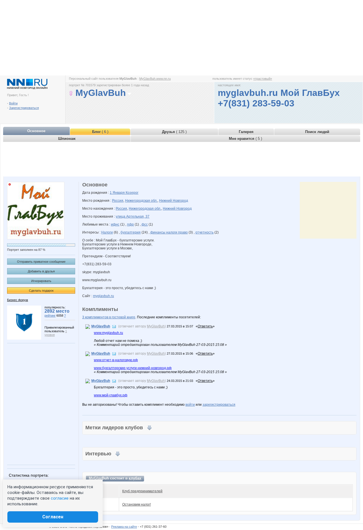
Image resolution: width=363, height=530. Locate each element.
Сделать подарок (41, 290)
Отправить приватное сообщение (41, 261)
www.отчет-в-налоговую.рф (116, 360)
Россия (117, 201)
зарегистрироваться (218, 405)
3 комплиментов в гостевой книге (108, 317)
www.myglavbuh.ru (108, 333)
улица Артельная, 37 (132, 216)
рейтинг (50, 315)
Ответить (205, 326)
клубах (135, 478)
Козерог (132, 193)
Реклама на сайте (124, 526)
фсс (145, 224)
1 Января (118, 193)
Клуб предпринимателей (142, 491)
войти (190, 405)
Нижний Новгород (173, 201)
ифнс (115, 224)
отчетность (204, 232)
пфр (130, 224)
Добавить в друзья (41, 271)
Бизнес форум (17, 300)
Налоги (107, 232)
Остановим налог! (136, 504)
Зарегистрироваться (24, 108)
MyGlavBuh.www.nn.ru (155, 78)
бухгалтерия (131, 232)
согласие (60, 498)
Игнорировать (41, 281)
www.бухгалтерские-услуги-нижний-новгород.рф (133, 368)
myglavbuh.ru (103, 296)
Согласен (52, 517)
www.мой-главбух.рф (110, 395)
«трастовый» (262, 78)
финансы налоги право (169, 232)
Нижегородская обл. (141, 201)
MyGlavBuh (100, 326)
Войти (13, 103)
